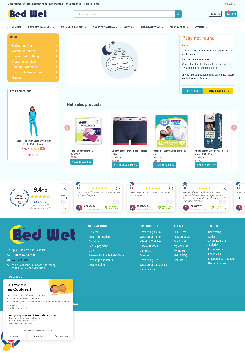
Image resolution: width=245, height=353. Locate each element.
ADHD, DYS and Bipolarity (216, 243)
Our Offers (180, 232)
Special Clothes (149, 246)
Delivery (93, 232)
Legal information (99, 236)
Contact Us (75, 4)
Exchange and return (101, 260)
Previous (67, 128)
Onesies (144, 255)
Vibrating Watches (151, 241)
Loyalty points (97, 264)
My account (181, 246)
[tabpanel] (33, 126)
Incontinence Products (221, 258)
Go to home (192, 91)
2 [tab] (33, 155)
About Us (94, 241)
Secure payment (98, 246)
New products (182, 236)
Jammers (145, 250)
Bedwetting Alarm (150, 232)
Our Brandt (180, 241)
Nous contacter (20, 260)
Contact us (218, 91)
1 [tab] (29, 155)
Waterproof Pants (150, 236)
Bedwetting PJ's (149, 260)
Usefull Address (217, 263)
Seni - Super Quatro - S (81, 150)
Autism (212, 236)
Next (234, 128)
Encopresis (214, 254)
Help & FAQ (180, 255)
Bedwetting (214, 232)
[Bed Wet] (27, 13)
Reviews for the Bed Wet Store (106, 255)
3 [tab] (37, 155)
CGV (91, 250)
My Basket (180, 250)
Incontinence (147, 269)
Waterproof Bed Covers (153, 264)
